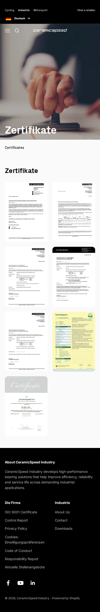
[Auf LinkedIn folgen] (33, 583)
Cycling (9, 10)
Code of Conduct (18, 551)
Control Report (16, 520)
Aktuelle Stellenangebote (25, 567)
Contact (61, 520)
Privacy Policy (16, 528)
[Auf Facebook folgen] (8, 583)
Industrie (24, 10)
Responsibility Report (21, 559)
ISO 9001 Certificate (21, 512)
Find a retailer (86, 10)
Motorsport (40, 10)
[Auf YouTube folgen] (20, 583)
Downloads (63, 528)
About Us (62, 512)
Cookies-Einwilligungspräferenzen (24, 539)
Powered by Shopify (66, 598)
